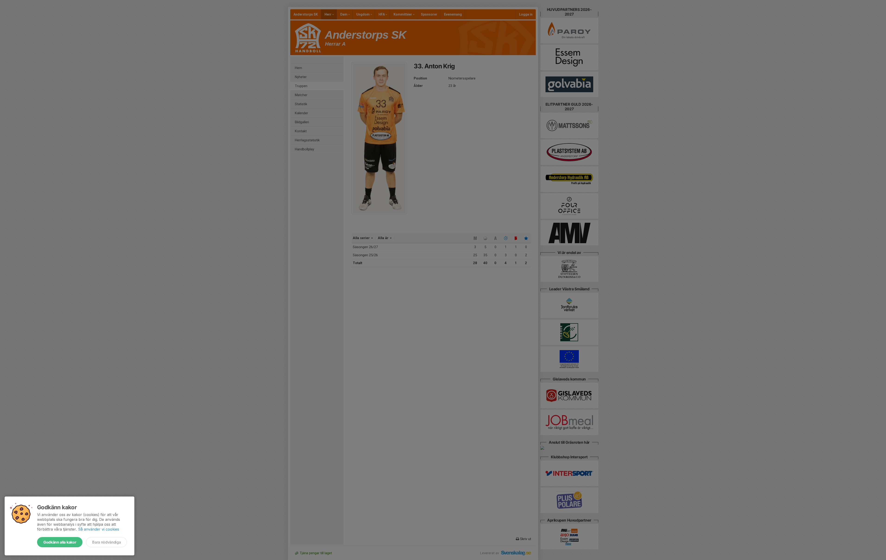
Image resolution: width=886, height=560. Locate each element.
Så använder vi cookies (98, 529)
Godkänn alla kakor (59, 542)
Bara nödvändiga (106, 542)
